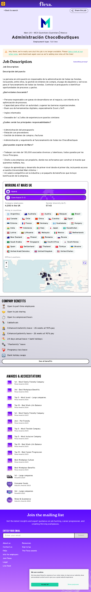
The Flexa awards (29, 551)
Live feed (7, 566)
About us (6, 543)
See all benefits (45, 361)
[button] (41, 274)
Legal (5, 562)
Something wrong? (80, 62)
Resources (26, 543)
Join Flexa (7, 558)
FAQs (5, 551)
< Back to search (11, 10)
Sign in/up (26, 547)
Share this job (80, 10)
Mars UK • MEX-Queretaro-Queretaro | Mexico (45, 33)
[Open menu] (3, 4)
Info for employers (10, 555)
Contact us (7, 547)
